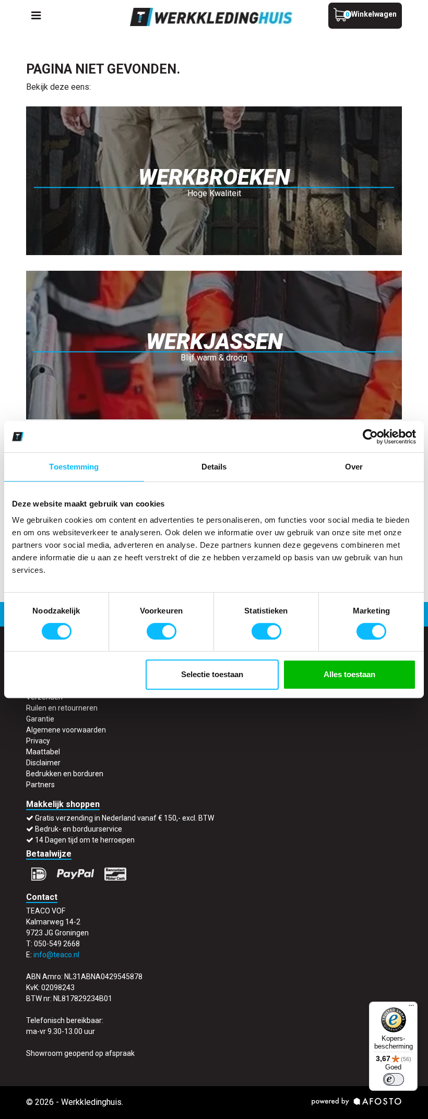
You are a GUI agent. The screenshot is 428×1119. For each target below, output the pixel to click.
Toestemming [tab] (74, 466)
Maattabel (43, 752)
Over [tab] (354, 466)
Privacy (38, 741)
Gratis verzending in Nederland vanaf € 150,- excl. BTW (124, 818)
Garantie (40, 719)
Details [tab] (214, 466)
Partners (40, 784)
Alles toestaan (349, 674)
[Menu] (411, 1008)
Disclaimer (43, 763)
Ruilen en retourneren (62, 708)
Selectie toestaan (212, 674)
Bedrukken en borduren (64, 773)
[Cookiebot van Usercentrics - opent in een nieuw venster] (370, 436)
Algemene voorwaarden (66, 730)
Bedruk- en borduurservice (78, 829)
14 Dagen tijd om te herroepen (85, 840)
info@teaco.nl (56, 954)
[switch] (161, 631)
